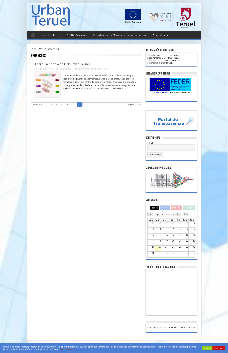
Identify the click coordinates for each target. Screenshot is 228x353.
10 (67, 104)
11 (73, 104)
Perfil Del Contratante (77, 35)
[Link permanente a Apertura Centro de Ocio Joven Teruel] (47, 84)
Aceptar (207, 348)
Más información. (68, 349)
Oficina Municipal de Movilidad (108, 35)
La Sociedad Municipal (50, 35)
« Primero (37, 104)
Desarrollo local (160, 35)
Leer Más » (117, 88)
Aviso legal (152, 327)
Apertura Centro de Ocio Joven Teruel (62, 64)
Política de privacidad (168, 327)
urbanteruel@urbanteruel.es (160, 63)
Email (150, 143)
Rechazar (218, 348)
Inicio (33, 35)
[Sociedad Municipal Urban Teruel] (51, 23)
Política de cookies (187, 327)
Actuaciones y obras (137, 35)
